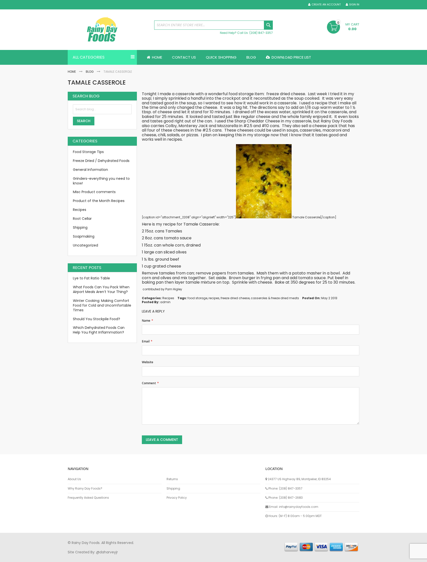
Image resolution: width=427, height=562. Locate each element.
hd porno (148, 556)
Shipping (80, 227)
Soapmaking (83, 236)
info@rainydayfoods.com (298, 507)
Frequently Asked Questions (88, 498)
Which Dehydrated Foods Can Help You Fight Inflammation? (99, 330)
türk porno (230, 556)
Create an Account (326, 4)
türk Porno (179, 556)
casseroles (259, 298)
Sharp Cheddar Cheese (257, 121)
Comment (149, 383)
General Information (90, 169)
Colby (171, 126)
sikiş (82, 556)
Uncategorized (85, 245)
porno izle (94, 556)
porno (73, 556)
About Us (74, 479)
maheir (110, 556)
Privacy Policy (177, 498)
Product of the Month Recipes (99, 200)
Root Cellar (82, 218)
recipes (214, 298)
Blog (90, 71)
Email (145, 341)
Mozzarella (228, 126)
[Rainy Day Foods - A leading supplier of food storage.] (108, 30)
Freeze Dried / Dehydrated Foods (101, 160)
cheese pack (325, 126)
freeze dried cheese (235, 298)
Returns (172, 479)
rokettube (248, 556)
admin (165, 302)
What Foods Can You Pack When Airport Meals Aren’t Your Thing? (101, 289)
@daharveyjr (107, 552)
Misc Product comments (94, 191)
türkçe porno (128, 556)
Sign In (354, 4)
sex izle (163, 556)
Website (147, 362)
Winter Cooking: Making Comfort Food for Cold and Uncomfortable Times (102, 305)
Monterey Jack (193, 126)
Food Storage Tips (88, 151)
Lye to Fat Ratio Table (91, 278)
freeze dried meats (285, 298)
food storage (197, 298)
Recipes (168, 298)
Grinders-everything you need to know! (101, 181)
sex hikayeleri (269, 556)
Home (72, 71)
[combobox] (213, 25)
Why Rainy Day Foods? (85, 489)
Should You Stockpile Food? (96, 318)
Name (146, 321)
